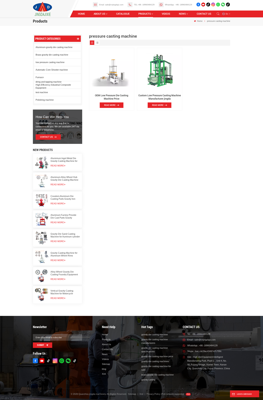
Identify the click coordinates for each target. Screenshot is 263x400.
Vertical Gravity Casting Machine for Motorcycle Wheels (62, 292)
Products (144, 13)
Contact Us (204, 13)
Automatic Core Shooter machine (52, 70)
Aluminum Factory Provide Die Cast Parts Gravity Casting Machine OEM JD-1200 (63, 216)
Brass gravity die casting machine (52, 55)
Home (81, 13)
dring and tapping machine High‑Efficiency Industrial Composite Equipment (53, 85)
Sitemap (106, 364)
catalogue (123, 13)
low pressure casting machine (50, 62)
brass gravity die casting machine (157, 375)
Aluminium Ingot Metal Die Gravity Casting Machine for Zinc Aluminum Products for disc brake (64, 159)
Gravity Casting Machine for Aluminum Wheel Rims (64, 254)
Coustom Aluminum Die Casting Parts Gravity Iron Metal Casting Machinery (63, 197)
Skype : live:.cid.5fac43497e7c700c (204, 351)
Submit (40, 345)
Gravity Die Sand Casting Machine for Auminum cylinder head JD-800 (65, 235)
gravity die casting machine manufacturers (154, 341)
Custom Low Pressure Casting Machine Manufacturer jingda (159, 97)
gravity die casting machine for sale (156, 368)
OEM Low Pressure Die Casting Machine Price (111, 97)
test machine (42, 92)
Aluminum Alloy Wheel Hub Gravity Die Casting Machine (64, 178)
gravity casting (148, 380)
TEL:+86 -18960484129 (144, 5)
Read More (57, 166)
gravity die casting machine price (157, 356)
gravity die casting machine (154, 334)
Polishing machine (45, 100)
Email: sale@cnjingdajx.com (111, 5)
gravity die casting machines (155, 361)
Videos (166, 13)
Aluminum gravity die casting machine (54, 47)
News (182, 13)
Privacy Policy (153, 394)
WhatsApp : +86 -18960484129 (178, 5)
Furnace (40, 77)
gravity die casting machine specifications (154, 350)
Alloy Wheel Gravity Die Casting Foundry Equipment (64, 273)
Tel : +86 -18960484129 (198, 334)
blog (104, 369)
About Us (99, 13)
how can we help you (52, 117)
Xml (104, 374)
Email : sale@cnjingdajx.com (201, 340)
